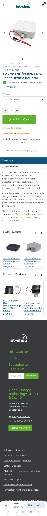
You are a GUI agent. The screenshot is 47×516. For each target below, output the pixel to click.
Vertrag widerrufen (20, 428)
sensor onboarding (22, 217)
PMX (18, 63)
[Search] (16, 512)
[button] (4, 33)
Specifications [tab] (11, 166)
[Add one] (17, 110)
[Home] (8, 512)
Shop (10, 63)
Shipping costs (30, 150)
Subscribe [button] (31, 375)
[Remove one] (5, 110)
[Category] (23, 512)
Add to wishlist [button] (14, 128)
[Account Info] (38, 512)
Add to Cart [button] (20, 119)
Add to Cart (36, 505)
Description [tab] (9, 160)
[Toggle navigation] (3, 5)
